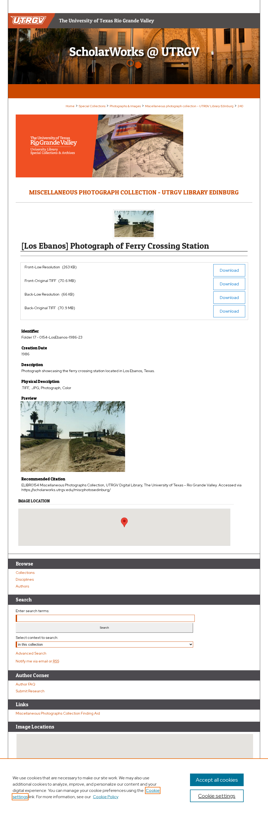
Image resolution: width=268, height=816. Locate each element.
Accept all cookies (217, 779)
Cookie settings (216, 795)
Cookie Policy (105, 796)
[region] (134, 787)
